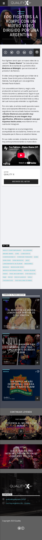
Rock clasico (20, 277)
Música (21, 14)
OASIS (5, 274)
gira (36, 257)
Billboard (27, 250)
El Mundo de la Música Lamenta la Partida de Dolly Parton (21, 313)
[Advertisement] (21, 216)
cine (17, 254)
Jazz (27, 260)
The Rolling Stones (23, 280)
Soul (30, 277)
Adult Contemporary (12, 250)
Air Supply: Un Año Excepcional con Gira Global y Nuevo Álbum (21, 384)
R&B (4, 277)
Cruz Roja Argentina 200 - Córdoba (18, 503)
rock (10, 277)
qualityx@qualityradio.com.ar (16, 499)
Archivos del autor (21, 182)
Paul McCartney (16, 274)
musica (6, 267)
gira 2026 (7, 260)
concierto (25, 254)
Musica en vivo (17, 267)
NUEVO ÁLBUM (29, 270)
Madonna (29, 264)
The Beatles (8, 280)
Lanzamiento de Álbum (12, 264)
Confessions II (9, 257)
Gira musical (18, 260)
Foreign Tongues (24, 257)
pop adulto (30, 274)
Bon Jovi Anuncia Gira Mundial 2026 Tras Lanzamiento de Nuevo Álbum (21, 348)
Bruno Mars (8, 254)
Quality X (9, 174)
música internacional (12, 270)
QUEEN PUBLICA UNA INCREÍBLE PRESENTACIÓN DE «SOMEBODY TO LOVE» (21, 454)
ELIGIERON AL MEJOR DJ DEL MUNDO (21, 424)
